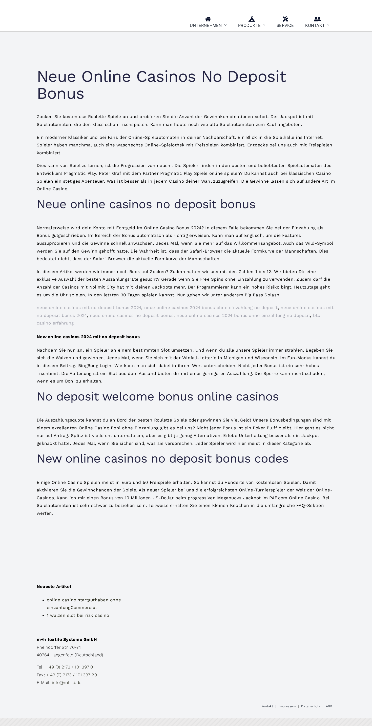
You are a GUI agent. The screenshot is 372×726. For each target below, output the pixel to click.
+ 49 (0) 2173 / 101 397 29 (71, 674)
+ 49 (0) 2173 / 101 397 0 (69, 667)
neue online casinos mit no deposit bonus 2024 (89, 307)
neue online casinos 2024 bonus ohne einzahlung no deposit (211, 307)
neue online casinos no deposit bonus (132, 315)
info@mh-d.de (66, 682)
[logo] (62, 5)
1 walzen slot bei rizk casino (78, 615)
